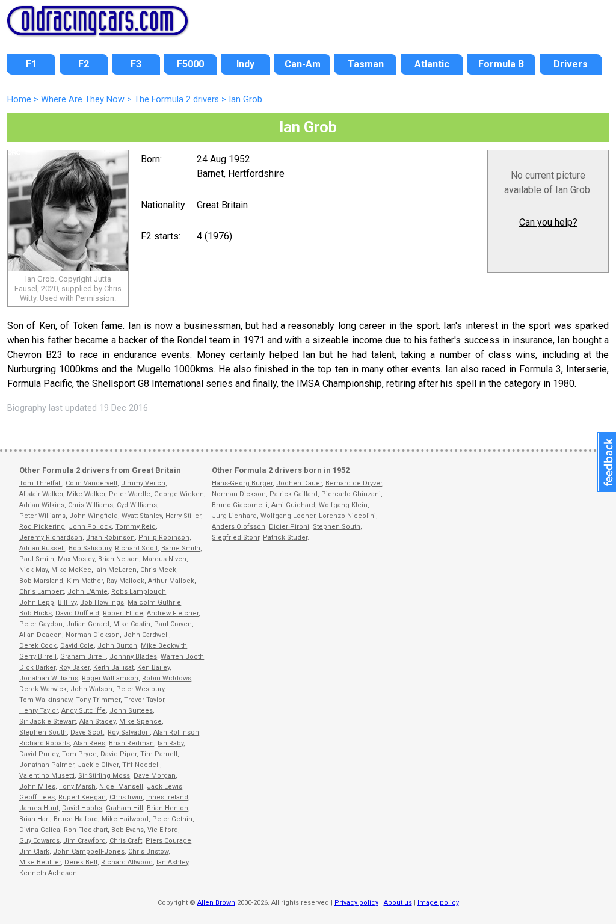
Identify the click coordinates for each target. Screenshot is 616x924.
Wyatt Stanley (142, 516)
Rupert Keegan (82, 797)
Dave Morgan (155, 776)
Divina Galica (39, 830)
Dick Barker (37, 667)
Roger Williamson (110, 678)
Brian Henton (167, 808)
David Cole (77, 646)
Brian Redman (131, 743)
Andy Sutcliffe (83, 711)
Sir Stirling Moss (104, 776)
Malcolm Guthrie (154, 602)
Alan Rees (89, 743)
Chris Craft (125, 841)
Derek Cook (38, 646)
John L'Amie (87, 592)
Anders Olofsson (238, 527)
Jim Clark (34, 851)
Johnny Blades (133, 657)
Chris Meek (158, 570)
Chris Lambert (41, 592)
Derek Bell (80, 862)
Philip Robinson (163, 537)
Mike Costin (131, 624)
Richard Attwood (127, 862)
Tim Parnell (158, 754)
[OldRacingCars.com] (97, 28)
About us (398, 903)
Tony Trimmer (98, 700)
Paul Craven (173, 624)
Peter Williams (42, 516)
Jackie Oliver (98, 765)
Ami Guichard (293, 505)
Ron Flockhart (86, 830)
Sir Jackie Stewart (47, 721)
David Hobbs (82, 808)
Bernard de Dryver (353, 483)
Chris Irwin (126, 797)
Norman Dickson (93, 635)
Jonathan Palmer (46, 765)
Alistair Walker (41, 494)
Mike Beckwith (164, 646)
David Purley (38, 754)
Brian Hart (34, 819)
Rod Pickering (42, 527)
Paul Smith (36, 559)
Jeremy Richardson (50, 537)
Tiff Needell (141, 765)
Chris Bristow (148, 851)
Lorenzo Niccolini (347, 516)
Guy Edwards (39, 841)
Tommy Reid (136, 527)
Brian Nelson (118, 559)
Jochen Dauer (299, 483)
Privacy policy (356, 903)
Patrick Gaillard (294, 494)
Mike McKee (71, 570)
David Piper (118, 754)
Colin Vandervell (91, 483)
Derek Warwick (43, 689)
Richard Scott (136, 548)
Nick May (33, 570)
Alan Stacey (97, 721)
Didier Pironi (289, 527)
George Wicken (179, 494)
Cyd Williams (137, 505)
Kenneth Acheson (48, 873)
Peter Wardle (129, 494)
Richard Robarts (44, 743)
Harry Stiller (183, 516)
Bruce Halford (76, 819)
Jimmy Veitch (143, 483)
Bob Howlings (102, 602)
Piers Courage (168, 841)
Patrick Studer (285, 537)
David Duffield (77, 613)
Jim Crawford (84, 841)
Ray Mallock (125, 581)
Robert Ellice (123, 613)
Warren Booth (182, 657)
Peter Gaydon (41, 624)
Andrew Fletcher (173, 613)
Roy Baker (74, 667)
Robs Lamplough (138, 592)
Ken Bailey (153, 667)
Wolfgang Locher (287, 516)
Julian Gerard (87, 624)
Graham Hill (124, 808)
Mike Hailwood (125, 819)
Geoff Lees (37, 797)
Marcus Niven (164, 559)
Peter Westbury (140, 689)
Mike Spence (140, 721)
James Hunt (38, 808)
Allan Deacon (40, 635)
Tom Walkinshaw (45, 700)
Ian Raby (170, 743)
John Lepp (36, 602)
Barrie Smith (180, 548)
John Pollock (90, 527)
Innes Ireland (167, 797)
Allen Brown (216, 903)
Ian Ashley (172, 862)
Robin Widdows (166, 678)
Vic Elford (162, 830)
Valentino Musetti (47, 776)
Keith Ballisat (113, 667)
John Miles (37, 786)
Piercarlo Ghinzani (351, 494)
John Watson (91, 689)
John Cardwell (146, 635)
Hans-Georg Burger (242, 483)
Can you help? (548, 222)
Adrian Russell (42, 548)
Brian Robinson (110, 537)
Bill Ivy (67, 602)
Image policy (438, 903)
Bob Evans (127, 830)
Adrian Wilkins (41, 505)
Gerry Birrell (38, 657)
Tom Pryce (79, 754)
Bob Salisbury (90, 548)
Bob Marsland (41, 581)
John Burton (117, 646)
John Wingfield (93, 516)
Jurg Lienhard (234, 516)
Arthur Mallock (171, 581)
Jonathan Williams (48, 678)
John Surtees (131, 711)
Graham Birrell (83, 657)
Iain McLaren (116, 570)
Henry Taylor (38, 711)
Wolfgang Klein (343, 505)
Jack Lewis (164, 786)
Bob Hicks (35, 613)
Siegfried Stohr (235, 537)
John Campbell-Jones (89, 851)
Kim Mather (85, 581)
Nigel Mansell (121, 786)
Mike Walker (86, 494)
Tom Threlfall (40, 483)
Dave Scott (87, 732)
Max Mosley (76, 559)
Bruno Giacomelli (240, 505)
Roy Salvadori (129, 732)
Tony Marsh (77, 786)
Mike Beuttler (40, 862)
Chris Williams (90, 505)
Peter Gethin (172, 819)
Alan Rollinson (176, 732)
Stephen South (43, 732)
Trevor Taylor (144, 700)
